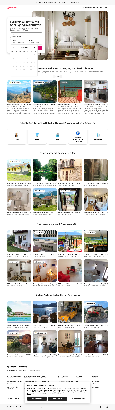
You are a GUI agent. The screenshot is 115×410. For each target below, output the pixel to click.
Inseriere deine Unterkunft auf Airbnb (94, 8)
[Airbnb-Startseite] (12, 7)
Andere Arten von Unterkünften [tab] (16, 370)
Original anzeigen (74, 2)
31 (13, 73)
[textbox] (18, 42)
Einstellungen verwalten (78, 399)
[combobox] (26, 36)
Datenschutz (24, 407)
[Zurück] (54, 76)
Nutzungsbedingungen (36, 407)
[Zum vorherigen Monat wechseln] (13, 47)
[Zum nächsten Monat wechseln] (34, 47)
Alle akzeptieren (37, 399)
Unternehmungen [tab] (34, 370)
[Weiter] (60, 76)
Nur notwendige (57, 399)
